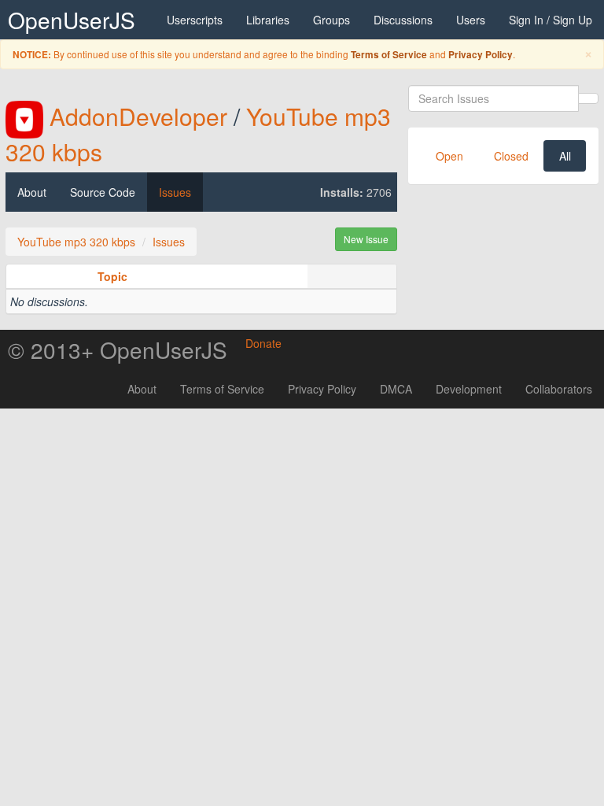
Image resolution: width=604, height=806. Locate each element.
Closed (511, 156)
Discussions (403, 20)
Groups (331, 20)
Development (469, 389)
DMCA (396, 389)
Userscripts (195, 20)
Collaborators (558, 389)
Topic (112, 276)
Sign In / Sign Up (550, 20)
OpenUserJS (71, 19)
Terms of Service (389, 54)
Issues (175, 192)
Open (449, 156)
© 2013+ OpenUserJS (117, 349)
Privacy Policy (480, 54)
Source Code (102, 192)
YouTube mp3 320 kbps (76, 242)
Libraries (267, 20)
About (31, 192)
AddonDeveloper (138, 116)
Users (470, 20)
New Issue (366, 239)
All (565, 156)
